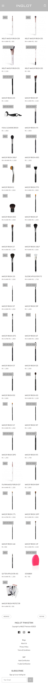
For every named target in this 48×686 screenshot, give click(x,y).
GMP (24, 657)
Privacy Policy (24, 647)
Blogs (24, 640)
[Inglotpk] (24, 6)
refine (42, 616)
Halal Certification (24, 660)
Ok (30, 680)
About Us (24, 643)
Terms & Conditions (24, 650)
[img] (19, 632)
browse (6, 616)
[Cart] (45, 5)
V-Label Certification (24, 664)
